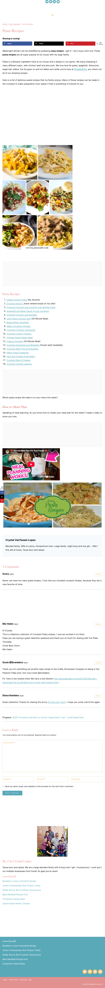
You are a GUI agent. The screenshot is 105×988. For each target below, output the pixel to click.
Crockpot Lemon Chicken (19, 334)
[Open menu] (52, 15)
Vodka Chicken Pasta (17, 300)
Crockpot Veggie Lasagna (19, 364)
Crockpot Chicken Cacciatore (21, 330)
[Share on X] (2, 497)
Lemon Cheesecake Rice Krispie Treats (21, 885)
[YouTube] (47, 1)
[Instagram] (58, 1)
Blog (30, 980)
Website (76, 779)
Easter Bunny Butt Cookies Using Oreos (21, 890)
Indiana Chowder (15, 341)
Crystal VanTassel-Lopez (21, 540)
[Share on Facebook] (2, 493)
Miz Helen (7, 623)
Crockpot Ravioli (15, 303)
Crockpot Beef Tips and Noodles (23, 349)
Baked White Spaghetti (18, 322)
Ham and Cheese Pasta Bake (21, 356)
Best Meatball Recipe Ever (15, 894)
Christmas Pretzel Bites (13, 899)
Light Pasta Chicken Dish (19, 318)
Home (5, 980)
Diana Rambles (10, 695)
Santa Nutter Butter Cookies (16, 903)
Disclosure (23, 980)
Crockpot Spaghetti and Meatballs (23, 345)
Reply (98, 574)
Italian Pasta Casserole (18, 352)
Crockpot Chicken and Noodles (22, 315)
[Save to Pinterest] (2, 501)
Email (41, 779)
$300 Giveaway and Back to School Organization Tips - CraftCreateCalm (48, 717)
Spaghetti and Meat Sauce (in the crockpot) (28, 311)
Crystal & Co (80, 69)
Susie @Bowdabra (12, 662)
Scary (5, 573)
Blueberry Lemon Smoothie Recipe (19, 881)
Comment (9, 742)
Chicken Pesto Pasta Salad (20, 337)
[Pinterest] (54, 1)
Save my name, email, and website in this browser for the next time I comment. (39, 786)
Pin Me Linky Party (57, 702)
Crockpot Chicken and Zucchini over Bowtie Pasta (31, 307)
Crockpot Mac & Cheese (18, 360)
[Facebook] (50, 1)
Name (7, 779)
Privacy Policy (13, 980)
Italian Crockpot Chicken (18, 326)
